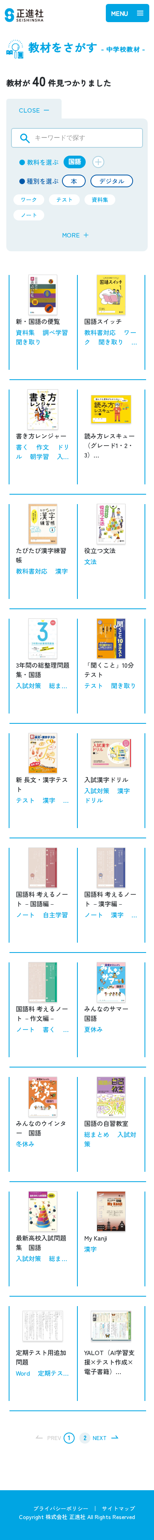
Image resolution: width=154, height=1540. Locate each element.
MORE (75, 234)
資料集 (100, 199)
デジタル (111, 181)
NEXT (100, 1438)
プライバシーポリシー (60, 1508)
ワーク (29, 199)
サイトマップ (118, 1508)
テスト (64, 199)
